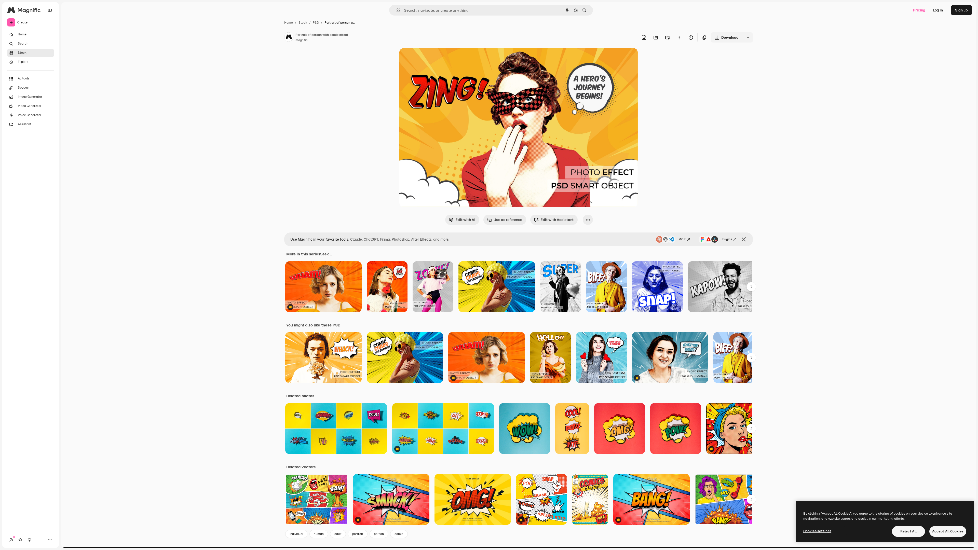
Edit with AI (465, 219)
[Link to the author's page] (288, 37)
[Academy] (20, 540)
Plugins (727, 239)
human (319, 534)
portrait (357, 534)
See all (326, 254)
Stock (302, 23)
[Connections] (11, 540)
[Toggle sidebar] (50, 10)
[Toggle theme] (29, 540)
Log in (938, 10)
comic (399, 534)
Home (288, 23)
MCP (682, 239)
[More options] (679, 37)
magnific (301, 40)
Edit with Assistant (557, 219)
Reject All (908, 531)
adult (338, 534)
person (379, 534)
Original (432, 58)
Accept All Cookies (947, 531)
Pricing (919, 10)
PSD (316, 23)
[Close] (744, 239)
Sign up (961, 10)
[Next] (751, 286)
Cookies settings (817, 531)
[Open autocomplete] (396, 10)
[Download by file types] (748, 37)
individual (296, 534)
